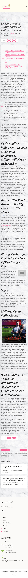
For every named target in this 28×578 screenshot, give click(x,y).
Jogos (6, 62)
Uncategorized (5, 20)
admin (12, 33)
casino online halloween (6, 225)
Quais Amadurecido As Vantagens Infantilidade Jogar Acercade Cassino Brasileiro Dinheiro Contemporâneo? (13, 66)
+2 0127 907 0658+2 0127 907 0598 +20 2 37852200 (9, 545)
